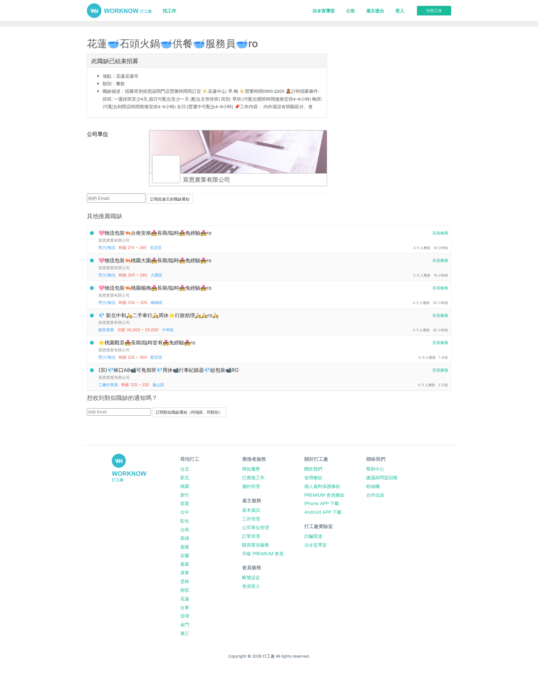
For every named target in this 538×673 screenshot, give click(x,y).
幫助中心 (375, 469)
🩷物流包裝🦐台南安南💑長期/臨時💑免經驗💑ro (155, 233)
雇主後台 (375, 10)
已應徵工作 (253, 477)
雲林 (184, 581)
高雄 (184, 538)
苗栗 (184, 503)
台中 (184, 512)
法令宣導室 (323, 10)
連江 (184, 633)
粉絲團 (373, 486)
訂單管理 (251, 536)
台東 (184, 607)
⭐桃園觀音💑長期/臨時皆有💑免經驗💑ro (146, 342)
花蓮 (184, 598)
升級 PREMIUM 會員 (263, 553)
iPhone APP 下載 (321, 503)
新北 (184, 477)
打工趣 (119, 11)
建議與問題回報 (382, 477)
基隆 (184, 547)
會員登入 (251, 586)
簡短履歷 (251, 469)
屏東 (184, 572)
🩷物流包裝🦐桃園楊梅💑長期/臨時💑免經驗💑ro (155, 288)
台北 (184, 469)
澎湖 (184, 616)
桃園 (184, 486)
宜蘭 (184, 555)
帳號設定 (251, 577)
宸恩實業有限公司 (114, 240)
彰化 (184, 521)
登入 (399, 10)
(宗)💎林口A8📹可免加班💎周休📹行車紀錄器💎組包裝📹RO (168, 370)
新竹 (184, 495)
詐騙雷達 (313, 536)
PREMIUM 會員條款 (324, 495)
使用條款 (313, 477)
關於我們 (313, 469)
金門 (184, 624)
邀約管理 (251, 486)
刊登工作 (434, 10)
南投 (184, 590)
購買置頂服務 (255, 545)
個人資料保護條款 (322, 486)
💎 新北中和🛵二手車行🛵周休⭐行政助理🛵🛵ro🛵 (158, 315)
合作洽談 (375, 495)
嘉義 (184, 564)
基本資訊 (251, 510)
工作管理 (251, 519)
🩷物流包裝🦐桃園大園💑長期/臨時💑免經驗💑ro (155, 260)
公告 (350, 10)
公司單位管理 (255, 527)
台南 (184, 529)
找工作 (169, 10)
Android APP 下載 (323, 512)
